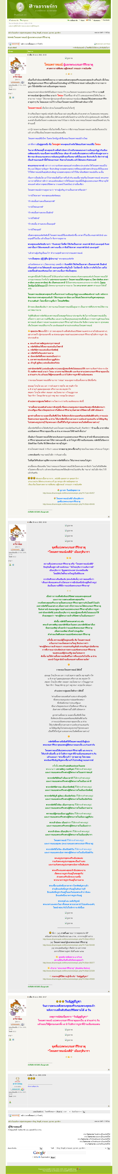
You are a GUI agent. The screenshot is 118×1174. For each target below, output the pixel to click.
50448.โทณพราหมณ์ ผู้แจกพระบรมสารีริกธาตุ (29, 37)
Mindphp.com (58, 1171)
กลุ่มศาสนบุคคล (25, 33)
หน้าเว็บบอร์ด (13, 33)
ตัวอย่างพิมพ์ (12, 48)
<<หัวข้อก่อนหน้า (79, 48)
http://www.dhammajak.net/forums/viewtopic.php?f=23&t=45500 (69, 979)
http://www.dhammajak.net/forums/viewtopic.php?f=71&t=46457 (69, 493)
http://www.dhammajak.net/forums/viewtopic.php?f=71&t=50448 (69, 945)
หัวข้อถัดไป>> (105, 48)
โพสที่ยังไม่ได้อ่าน (92, 48)
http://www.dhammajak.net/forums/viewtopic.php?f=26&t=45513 (69, 939)
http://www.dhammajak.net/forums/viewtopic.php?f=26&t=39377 (69, 963)
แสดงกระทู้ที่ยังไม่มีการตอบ (17, 26)
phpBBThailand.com (70, 1171)
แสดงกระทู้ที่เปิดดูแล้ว (32, 26)
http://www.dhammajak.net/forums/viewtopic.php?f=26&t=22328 (69, 971)
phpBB (48, 1169)
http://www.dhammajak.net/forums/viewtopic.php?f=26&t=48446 (69, 504)
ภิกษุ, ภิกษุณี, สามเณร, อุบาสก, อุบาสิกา (47, 33)
